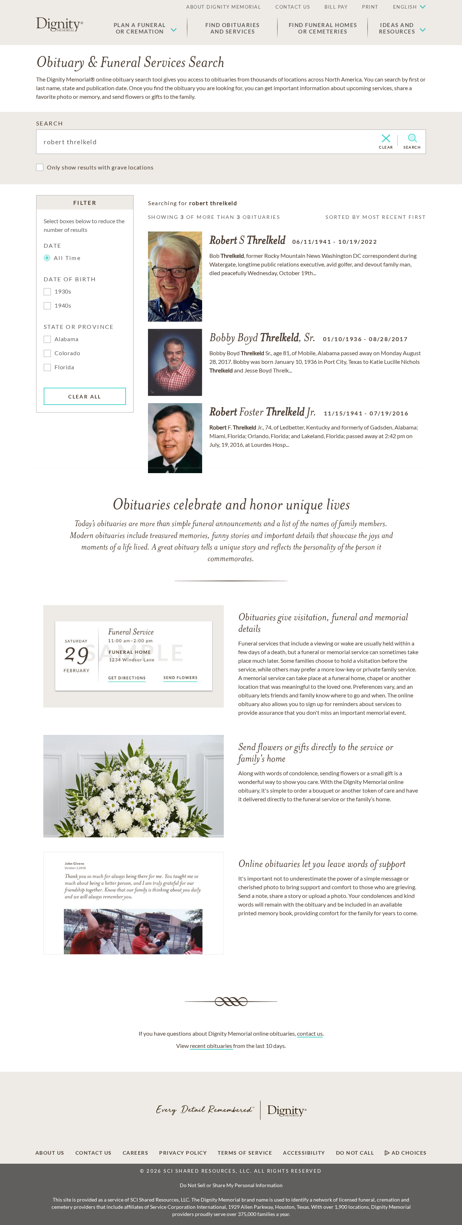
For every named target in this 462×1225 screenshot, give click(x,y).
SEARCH (49, 123)
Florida (64, 366)
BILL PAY (336, 7)
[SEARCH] (412, 138)
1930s (63, 291)
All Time (67, 257)
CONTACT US (292, 7)
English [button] (405, 7)
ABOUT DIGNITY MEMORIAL (223, 7)
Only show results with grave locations (100, 167)
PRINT (370, 7)
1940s (63, 305)
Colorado (67, 352)
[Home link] (59, 24)
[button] (145, 28)
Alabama (67, 338)
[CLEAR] (386, 139)
